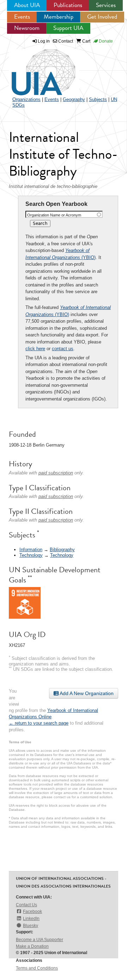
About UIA (27, 5)
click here (35, 348)
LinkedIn (31, 918)
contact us (62, 348)
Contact (65, 41)
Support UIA (68, 28)
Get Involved (102, 16)
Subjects (98, 99)
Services (106, 5)
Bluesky (30, 925)
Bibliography (62, 549)
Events (22, 16)
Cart (85, 41)
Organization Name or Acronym (54, 215)
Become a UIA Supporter (39, 939)
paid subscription (55, 472)
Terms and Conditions (37, 968)
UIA (35, 68)
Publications (68, 5)
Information (30, 549)
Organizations (26, 99)
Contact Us (26, 904)
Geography (74, 99)
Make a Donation (32, 946)
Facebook (32, 911)
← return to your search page (38, 723)
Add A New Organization (86, 693)
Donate (105, 41)
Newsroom (27, 28)
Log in (44, 41)
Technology (31, 555)
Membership (58, 16)
